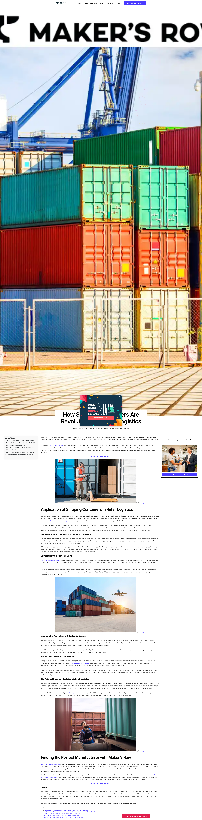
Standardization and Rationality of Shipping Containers (23, 442)
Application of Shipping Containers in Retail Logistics (20, 440)
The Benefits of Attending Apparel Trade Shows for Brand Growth (63, 817)
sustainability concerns (73, 693)
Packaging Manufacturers (112, 428)
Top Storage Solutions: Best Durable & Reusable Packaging (61, 815)
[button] (119, 396)
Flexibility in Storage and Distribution (18, 450)
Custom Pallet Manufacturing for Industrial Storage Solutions (62, 813)
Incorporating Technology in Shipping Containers (21, 447)
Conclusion (11, 457)
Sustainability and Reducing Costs (17, 445)
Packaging (103, 428)
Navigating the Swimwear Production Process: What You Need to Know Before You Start (70, 812)
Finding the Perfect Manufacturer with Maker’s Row (20, 454)
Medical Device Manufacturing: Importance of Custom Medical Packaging (66, 810)
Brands (98, 428)
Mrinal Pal (75, 428)
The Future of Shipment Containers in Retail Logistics (22, 452)
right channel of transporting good (59, 521)
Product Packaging (124, 428)
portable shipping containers (80, 663)
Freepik (142, 503)
